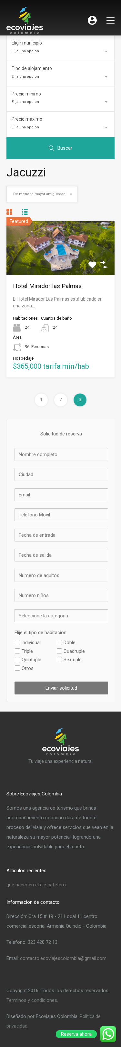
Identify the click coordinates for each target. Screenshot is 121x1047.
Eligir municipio (27, 42)
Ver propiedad (60, 264)
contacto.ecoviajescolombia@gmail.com (63, 958)
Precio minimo (26, 93)
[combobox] (60, 51)
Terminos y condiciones (31, 1000)
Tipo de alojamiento (32, 68)
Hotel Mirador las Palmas (47, 286)
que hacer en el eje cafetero (36, 885)
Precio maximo (27, 119)
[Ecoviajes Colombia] (24, 31)
